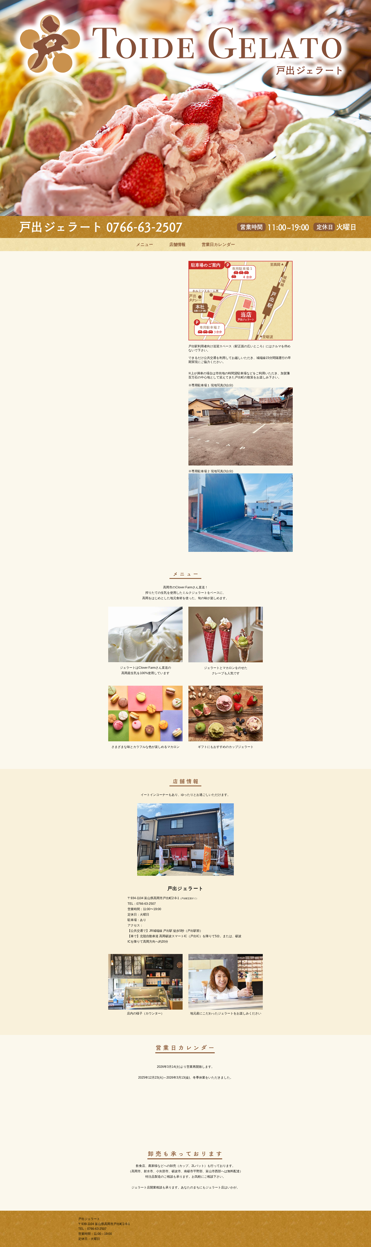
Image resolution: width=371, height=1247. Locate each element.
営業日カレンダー (218, 244)
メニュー (144, 244)
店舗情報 (177, 244)
